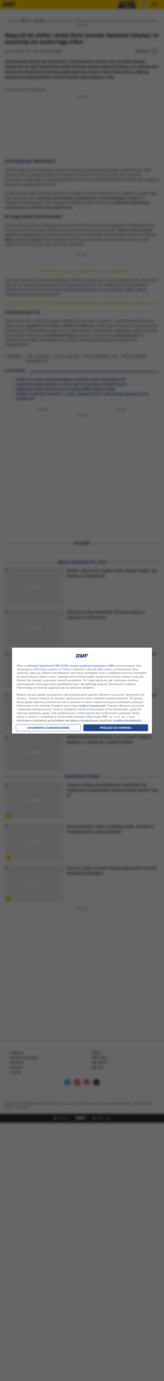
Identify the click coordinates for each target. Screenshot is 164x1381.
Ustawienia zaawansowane (48, 727)
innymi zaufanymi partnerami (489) (92, 665)
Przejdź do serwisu (115, 727)
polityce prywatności (92, 705)
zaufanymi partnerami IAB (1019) (47, 665)
